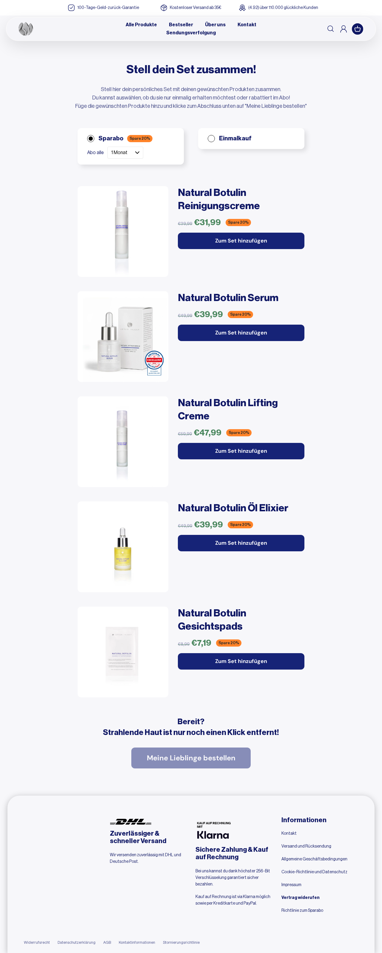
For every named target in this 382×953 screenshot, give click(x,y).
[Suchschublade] (331, 29)
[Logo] (25, 29)
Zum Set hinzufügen (241, 240)
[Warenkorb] (357, 29)
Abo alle (95, 152)
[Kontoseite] (343, 29)
